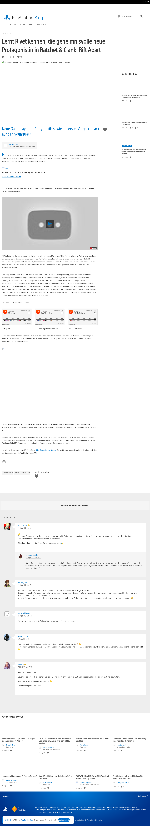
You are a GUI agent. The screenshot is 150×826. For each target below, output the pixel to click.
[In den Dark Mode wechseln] (119, 16)
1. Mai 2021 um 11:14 (25, 639)
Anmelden (127, 16)
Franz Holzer (10, 745)
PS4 (9, 24)
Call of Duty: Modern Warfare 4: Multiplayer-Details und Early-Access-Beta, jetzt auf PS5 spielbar (55, 740)
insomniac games (8, 472)
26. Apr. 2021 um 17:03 (25, 616)
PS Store (22, 24)
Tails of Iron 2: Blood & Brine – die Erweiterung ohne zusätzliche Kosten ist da (129, 739)
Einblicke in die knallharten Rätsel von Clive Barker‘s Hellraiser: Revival (128, 777)
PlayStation (27, 17)
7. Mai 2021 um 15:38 (25, 667)
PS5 (5, 24)
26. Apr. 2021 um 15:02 (25, 585)
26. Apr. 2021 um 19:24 (33, 557)
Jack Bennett (121, 745)
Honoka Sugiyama (86, 782)
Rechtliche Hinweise (94, 820)
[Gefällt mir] (131, 101)
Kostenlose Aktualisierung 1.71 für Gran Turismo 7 (19, 776)
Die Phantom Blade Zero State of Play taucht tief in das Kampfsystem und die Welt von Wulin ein (134, 152)
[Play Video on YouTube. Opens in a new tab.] (93, 248)
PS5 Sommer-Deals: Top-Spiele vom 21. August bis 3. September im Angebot (18, 739)
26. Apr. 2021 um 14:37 (25, 528)
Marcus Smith (13, 144)
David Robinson (11, 780)
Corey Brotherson (123, 782)
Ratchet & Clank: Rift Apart (22, 472)
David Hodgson (48, 747)
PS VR (15, 24)
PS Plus (30, 24)
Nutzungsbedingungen (56, 820)
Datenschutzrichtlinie (76, 820)
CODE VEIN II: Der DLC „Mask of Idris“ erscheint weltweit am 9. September (92, 777)
